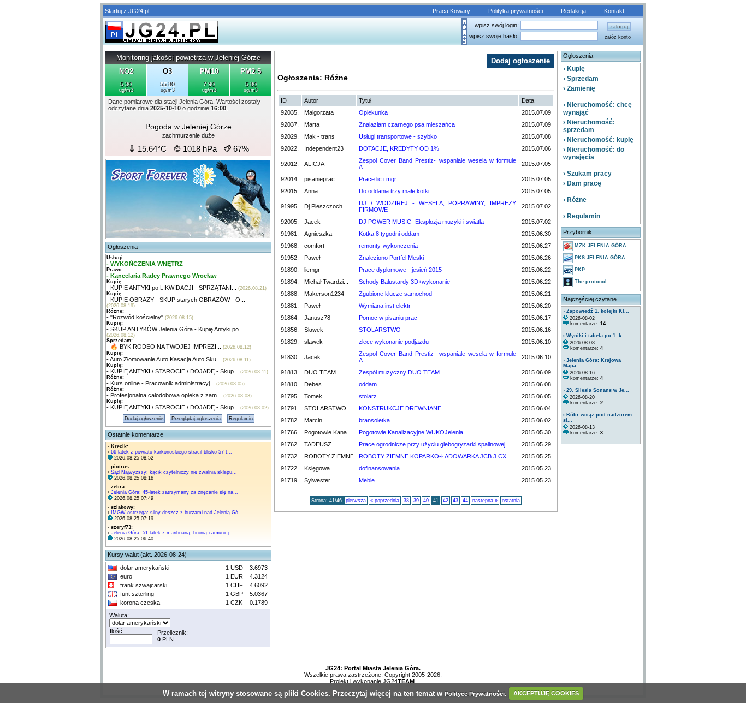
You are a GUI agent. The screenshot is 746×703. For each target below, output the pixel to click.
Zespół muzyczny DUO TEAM (399, 372)
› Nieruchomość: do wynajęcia (593, 153)
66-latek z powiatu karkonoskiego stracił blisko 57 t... (171, 452)
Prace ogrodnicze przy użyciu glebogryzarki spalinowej (432, 444)
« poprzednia (384, 500)
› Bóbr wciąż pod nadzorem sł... (597, 417)
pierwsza (356, 500)
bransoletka (374, 420)
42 (445, 500)
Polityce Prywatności (475, 693)
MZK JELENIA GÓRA (599, 245)
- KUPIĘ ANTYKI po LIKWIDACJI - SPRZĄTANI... (171, 287)
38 (406, 500)
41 (436, 500)
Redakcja (573, 11)
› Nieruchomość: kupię (598, 140)
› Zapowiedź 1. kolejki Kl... (596, 311)
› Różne (575, 200)
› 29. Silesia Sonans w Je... (596, 390)
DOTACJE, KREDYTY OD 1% (399, 148)
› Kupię (574, 69)
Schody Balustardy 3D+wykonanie (404, 281)
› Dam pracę (582, 183)
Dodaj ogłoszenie (144, 418)
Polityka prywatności (515, 11)
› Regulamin (581, 216)
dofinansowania (379, 468)
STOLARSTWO (380, 329)
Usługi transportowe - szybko (398, 136)
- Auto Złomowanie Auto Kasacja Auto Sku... (163, 359)
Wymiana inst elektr (385, 305)
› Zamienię (579, 88)
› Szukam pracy (587, 173)
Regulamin (241, 418)
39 (416, 500)
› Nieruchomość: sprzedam (589, 126)
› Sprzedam (581, 78)
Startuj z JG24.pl (127, 11)
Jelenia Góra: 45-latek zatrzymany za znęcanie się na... (174, 492)
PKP (579, 269)
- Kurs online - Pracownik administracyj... (160, 383)
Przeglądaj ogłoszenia (196, 418)
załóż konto (618, 37)
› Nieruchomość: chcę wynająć (597, 108)
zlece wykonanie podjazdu (394, 341)
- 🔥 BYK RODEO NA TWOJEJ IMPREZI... (163, 346)
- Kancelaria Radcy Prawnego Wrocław (161, 275)
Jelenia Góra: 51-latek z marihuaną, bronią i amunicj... (172, 532)
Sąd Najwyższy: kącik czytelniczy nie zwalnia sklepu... (174, 472)
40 (426, 500)
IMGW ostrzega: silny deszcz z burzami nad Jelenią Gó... (177, 512)
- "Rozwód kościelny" (134, 317)
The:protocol (590, 281)
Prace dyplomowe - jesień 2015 (400, 269)
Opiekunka (373, 112)
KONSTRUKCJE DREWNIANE (400, 408)
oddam (368, 384)
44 (465, 500)
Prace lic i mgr (377, 179)
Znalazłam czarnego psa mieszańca (407, 124)
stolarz (368, 396)
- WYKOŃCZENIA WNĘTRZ (144, 263)
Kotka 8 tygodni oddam (389, 233)
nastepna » (485, 500)
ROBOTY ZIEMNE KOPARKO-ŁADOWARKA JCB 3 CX (432, 456)
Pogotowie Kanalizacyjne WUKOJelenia (411, 432)
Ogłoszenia (123, 246)
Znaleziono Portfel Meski (391, 257)
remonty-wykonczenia (388, 245)
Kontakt (614, 11)
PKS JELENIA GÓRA (599, 257)
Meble (367, 480)
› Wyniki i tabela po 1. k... (594, 335)
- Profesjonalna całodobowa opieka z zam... (164, 395)
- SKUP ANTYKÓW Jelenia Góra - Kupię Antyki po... (175, 329)
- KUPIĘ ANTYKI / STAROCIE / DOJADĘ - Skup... (172, 371)
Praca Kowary (451, 11)
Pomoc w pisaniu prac (388, 317)
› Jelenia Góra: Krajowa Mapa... (592, 363)
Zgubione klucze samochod (395, 293)
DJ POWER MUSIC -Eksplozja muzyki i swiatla (421, 221)
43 (455, 500)
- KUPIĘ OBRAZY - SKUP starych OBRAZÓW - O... (175, 299)
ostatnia (511, 500)
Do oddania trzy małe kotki (394, 191)
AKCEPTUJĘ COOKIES (546, 693)
